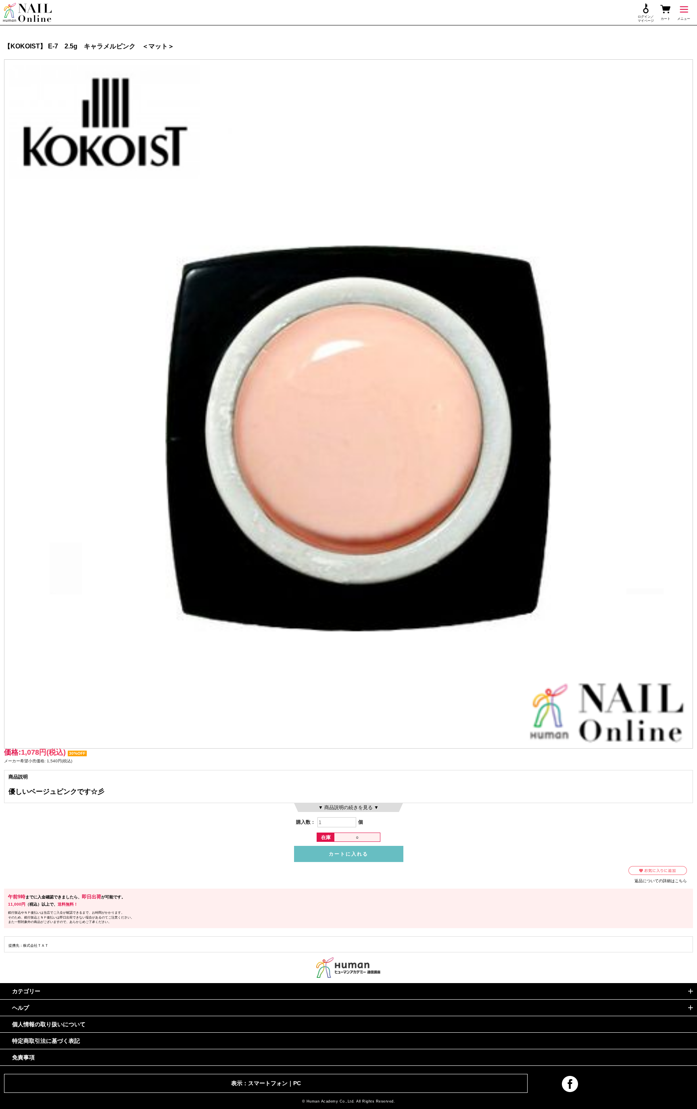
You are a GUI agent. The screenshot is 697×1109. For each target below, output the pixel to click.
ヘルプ (20, 1007)
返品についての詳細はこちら (660, 881)
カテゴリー (26, 991)
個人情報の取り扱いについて (49, 1024)
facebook (570, 1084)
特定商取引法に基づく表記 (46, 1041)
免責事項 (23, 1057)
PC (297, 1083)
